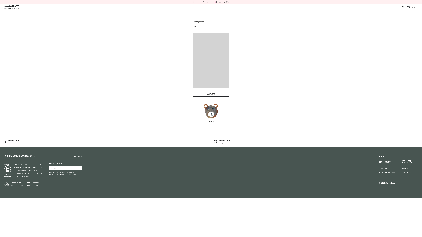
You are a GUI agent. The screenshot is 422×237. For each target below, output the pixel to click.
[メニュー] (414, 7)
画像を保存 (211, 94)
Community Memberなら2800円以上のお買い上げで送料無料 (211, 2)
